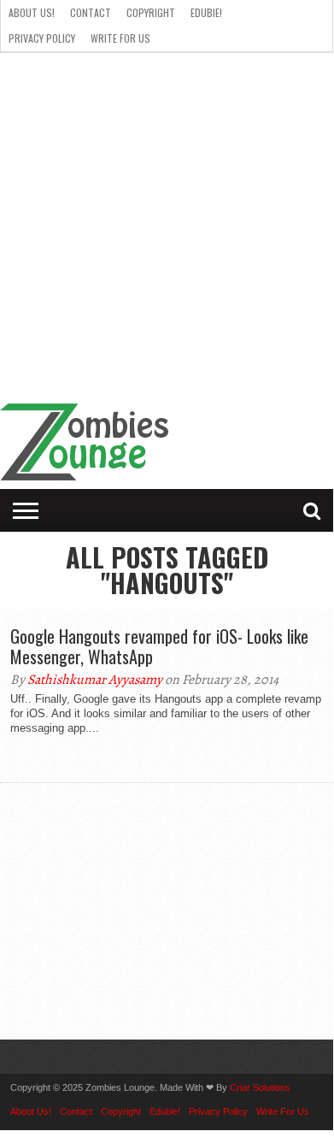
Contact (90, 12)
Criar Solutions (260, 1087)
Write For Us (120, 38)
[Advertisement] (166, 228)
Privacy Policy (42, 38)
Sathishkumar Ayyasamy (94, 679)
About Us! (32, 12)
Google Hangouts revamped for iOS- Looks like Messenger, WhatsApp (159, 646)
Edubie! (206, 12)
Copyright (150, 12)
